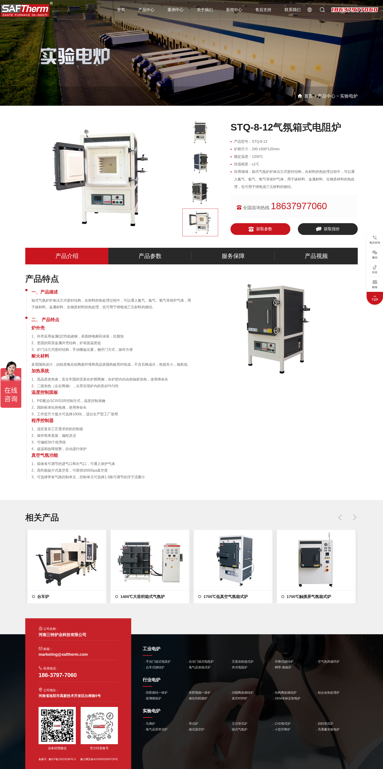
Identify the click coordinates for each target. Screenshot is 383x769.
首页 (121, 10)
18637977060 (355, 10)
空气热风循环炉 (329, 661)
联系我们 (293, 10)
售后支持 (263, 10)
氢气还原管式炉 (157, 729)
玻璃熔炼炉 (153, 698)
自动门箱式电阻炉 (201, 661)
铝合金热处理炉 (329, 692)
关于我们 (205, 10)
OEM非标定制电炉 (288, 698)
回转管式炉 (325, 723)
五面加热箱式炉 (243, 661)
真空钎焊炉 (239, 698)
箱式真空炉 (196, 729)
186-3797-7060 (58, 675)
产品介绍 (66, 256)
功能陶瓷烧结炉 (243, 692)
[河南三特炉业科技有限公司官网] (27, 9)
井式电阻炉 (239, 667)
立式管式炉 (239, 723)
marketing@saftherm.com (63, 654)
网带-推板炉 (283, 667)
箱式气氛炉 (239, 729)
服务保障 (233, 256)
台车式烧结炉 (155, 667)
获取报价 (331, 229)
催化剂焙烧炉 (198, 698)
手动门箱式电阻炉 (158, 661)
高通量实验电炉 (329, 729)
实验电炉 (349, 96)
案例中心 (176, 10)
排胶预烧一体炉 (200, 692)
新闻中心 (234, 10)
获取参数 (263, 229)
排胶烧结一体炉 (157, 692)
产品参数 (150, 256)
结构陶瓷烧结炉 (286, 692)
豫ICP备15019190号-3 (62, 759)
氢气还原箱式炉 (200, 667)
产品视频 (316, 256)
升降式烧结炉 (284, 661)
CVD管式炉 (283, 723)
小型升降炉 (282, 729)
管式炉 (193, 723)
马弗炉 (150, 723)
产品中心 (146, 10)
